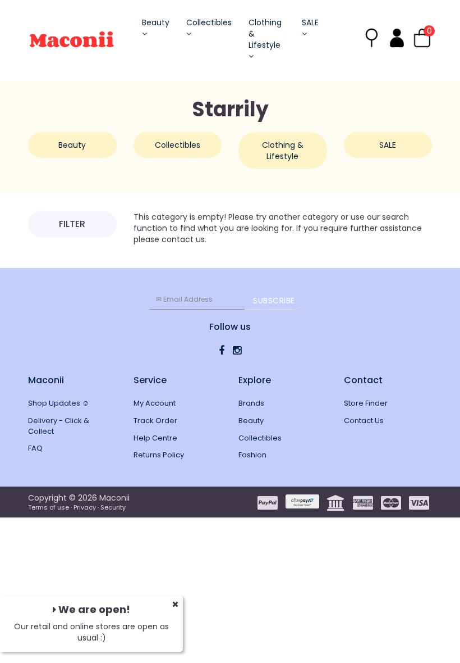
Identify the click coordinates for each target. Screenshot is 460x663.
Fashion (252, 454)
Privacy (84, 507)
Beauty (155, 22)
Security (113, 507)
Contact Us (364, 420)
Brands (251, 403)
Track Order (155, 420)
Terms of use (48, 507)
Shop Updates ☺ (58, 403)
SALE (310, 22)
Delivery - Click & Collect (58, 426)
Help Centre (155, 438)
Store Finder (366, 403)
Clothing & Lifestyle (265, 34)
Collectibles (209, 22)
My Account (155, 403)
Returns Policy (159, 454)
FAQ (35, 448)
